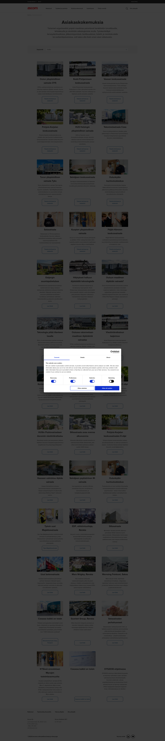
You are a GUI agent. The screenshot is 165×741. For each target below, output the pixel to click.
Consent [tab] (56, 357)
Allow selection (82, 388)
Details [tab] (82, 357)
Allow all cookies (107, 388)
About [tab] (108, 357)
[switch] (72, 381)
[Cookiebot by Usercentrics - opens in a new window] (111, 352)
